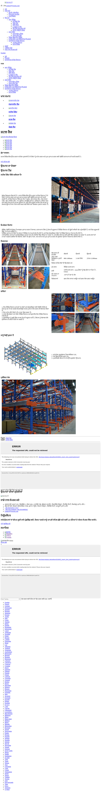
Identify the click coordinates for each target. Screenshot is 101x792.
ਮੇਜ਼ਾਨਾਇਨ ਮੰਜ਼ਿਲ (18, 34)
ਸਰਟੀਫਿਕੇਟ (12, 16)
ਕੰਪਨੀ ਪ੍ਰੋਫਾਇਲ (14, 12)
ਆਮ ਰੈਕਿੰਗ (12, 19)
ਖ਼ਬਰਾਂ (6, 46)
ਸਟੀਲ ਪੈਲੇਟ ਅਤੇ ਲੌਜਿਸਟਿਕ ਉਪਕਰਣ (20, 39)
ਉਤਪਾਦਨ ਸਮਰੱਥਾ (14, 14)
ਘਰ (6, 9)
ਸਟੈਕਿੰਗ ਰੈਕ (16, 21)
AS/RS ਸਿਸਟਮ (17, 42)
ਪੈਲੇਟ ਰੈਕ (15, 23)
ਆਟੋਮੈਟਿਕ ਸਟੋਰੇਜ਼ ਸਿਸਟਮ (17, 41)
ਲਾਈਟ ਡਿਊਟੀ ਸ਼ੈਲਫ (19, 30)
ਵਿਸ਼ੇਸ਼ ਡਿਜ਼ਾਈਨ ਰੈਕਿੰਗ (15, 37)
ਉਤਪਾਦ (7, 18)
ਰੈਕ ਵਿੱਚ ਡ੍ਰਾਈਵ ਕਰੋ (19, 28)
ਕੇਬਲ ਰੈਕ (12, 127)
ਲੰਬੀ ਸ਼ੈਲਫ (16, 25)
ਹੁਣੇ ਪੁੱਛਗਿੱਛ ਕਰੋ (5, 524)
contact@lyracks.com (13, 6)
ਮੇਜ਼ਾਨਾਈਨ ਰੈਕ (17, 35)
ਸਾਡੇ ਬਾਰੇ (7, 11)
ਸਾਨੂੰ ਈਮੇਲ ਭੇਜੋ (5, 162)
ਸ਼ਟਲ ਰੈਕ (12, 119)
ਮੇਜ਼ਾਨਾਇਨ (12, 32)
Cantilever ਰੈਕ (17, 27)
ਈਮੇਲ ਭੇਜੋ (4, 542)
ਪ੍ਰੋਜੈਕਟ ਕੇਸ (8, 48)
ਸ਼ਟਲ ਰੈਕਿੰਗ (16, 44)
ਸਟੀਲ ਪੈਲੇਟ (13, 112)
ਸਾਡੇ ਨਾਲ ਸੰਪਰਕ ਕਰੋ (11, 49)
